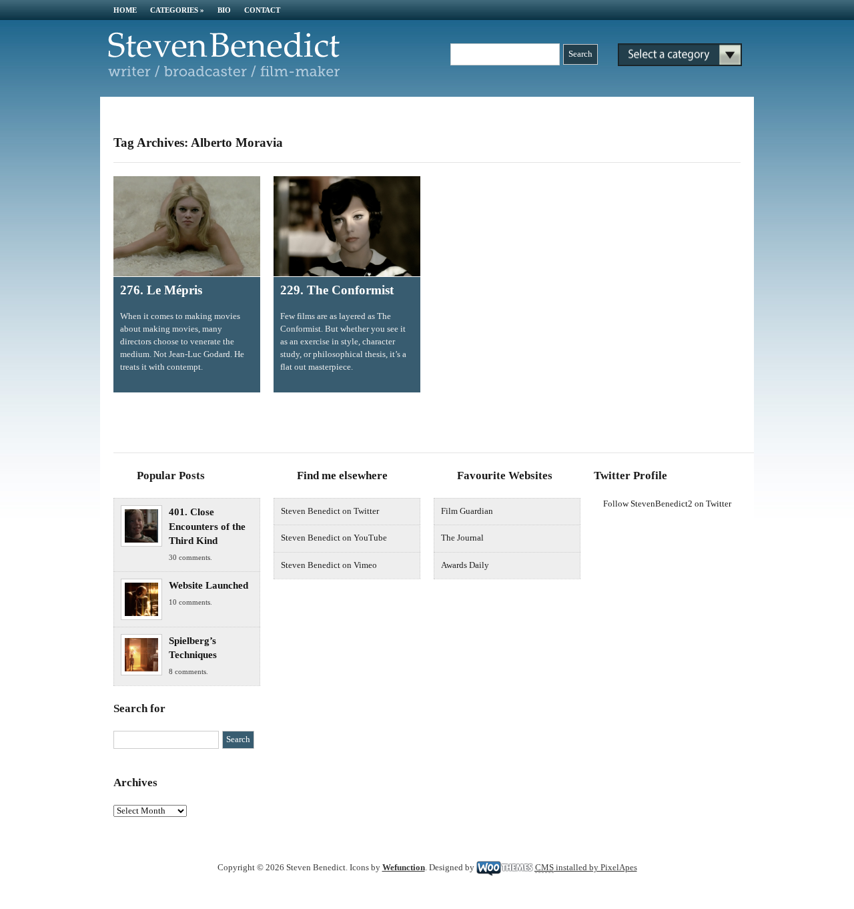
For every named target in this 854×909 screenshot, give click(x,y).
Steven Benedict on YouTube (334, 538)
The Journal (462, 538)
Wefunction (403, 867)
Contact (262, 10)
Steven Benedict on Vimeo (329, 565)
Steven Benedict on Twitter (330, 511)
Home (125, 10)
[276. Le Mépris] (186, 226)
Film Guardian (467, 511)
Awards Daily (465, 565)
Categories (177, 10)
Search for (139, 708)
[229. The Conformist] (347, 226)
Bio (224, 10)
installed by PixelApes (586, 867)
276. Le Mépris (161, 290)
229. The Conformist (337, 290)
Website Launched (208, 585)
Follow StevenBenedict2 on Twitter (667, 504)
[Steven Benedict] (223, 74)
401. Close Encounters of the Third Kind (207, 526)
